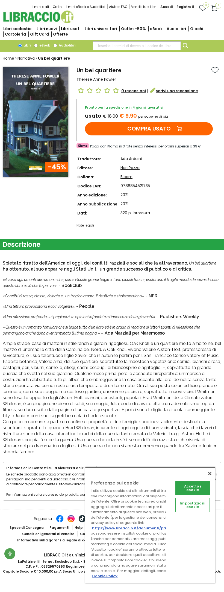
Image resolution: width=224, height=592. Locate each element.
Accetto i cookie (192, 488)
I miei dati (41, 6)
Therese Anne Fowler (96, 79)
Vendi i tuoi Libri (144, 6)
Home (8, 58)
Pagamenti (59, 527)
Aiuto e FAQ (118, 6)
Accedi (166, 6)
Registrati (185, 6)
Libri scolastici (18, 28)
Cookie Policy (104, 576)
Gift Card (39, 34)
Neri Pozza (130, 167)
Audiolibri (176, 28)
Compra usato (149, 128)
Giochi (196, 28)
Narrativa (26, 58)
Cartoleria (15, 34)
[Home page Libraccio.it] (38, 22)
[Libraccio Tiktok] (82, 521)
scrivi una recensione (177, 91)
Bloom (126, 176)
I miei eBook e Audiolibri (85, 6)
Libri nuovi (47, 28)
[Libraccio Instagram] (71, 521)
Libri (27, 45)
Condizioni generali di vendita (48, 534)
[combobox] (137, 45)
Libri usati (71, 28)
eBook (156, 28)
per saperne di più (153, 116)
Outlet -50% (133, 28)
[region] (150, 525)
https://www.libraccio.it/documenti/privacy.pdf (137, 528)
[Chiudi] (209, 473)
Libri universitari (101, 28)
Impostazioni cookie (192, 505)
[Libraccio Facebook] (60, 521)
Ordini (58, 6)
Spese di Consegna (27, 527)
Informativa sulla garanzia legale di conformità (59, 540)
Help (79, 527)
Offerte (60, 34)
